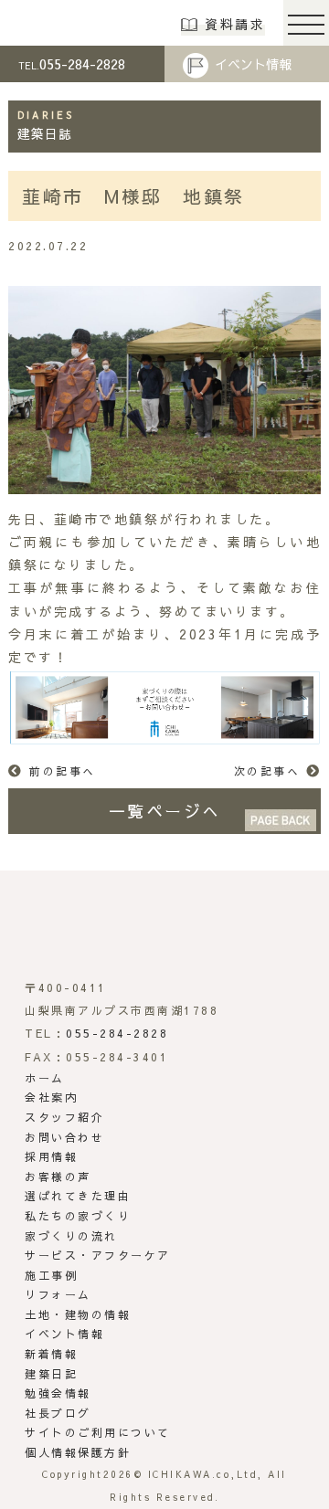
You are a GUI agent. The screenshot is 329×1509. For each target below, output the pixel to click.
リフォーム (58, 1294)
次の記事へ (267, 771)
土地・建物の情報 (78, 1314)
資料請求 (235, 24)
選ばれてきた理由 (78, 1195)
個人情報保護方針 (78, 1452)
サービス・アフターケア (98, 1255)
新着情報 (51, 1353)
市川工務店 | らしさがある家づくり (74, 23)
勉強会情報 (58, 1393)
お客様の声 (58, 1176)
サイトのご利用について (98, 1432)
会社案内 (51, 1097)
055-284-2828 (71, 63)
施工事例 (51, 1275)
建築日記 (51, 1374)
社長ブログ (58, 1413)
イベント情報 (253, 64)
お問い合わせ (64, 1137)
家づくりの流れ (71, 1236)
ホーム (45, 1078)
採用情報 (51, 1156)
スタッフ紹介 (64, 1117)
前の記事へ (62, 771)
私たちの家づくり (78, 1215)
